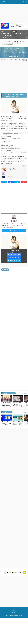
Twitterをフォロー (15, 260)
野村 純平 (14, 221)
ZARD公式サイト (13, 114)
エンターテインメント (13, 31)
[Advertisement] (14, 76)
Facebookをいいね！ (15, 257)
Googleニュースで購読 (15, 254)
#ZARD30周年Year (8, 133)
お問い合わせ (14, 612)
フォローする (14, 230)
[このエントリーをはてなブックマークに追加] (17, 182)
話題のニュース (4, 31)
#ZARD (16, 133)
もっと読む (24, 393)
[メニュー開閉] (26, 2)
